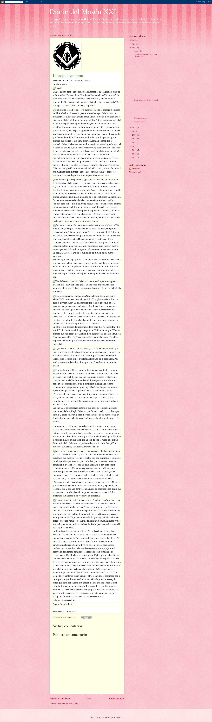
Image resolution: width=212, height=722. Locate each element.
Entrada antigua (116, 698)
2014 (134, 150)
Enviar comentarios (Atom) (68, 703)
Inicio (89, 698)
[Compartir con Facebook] (89, 617)
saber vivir (135, 169)
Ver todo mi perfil (135, 172)
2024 (134, 44)
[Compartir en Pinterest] (91, 617)
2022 (134, 127)
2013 (134, 154)
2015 (134, 146)
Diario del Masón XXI (83, 11)
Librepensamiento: (140, 118)
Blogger (118, 717)
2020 (134, 135)
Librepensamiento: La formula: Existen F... (145, 55)
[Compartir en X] (86, 617)
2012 (134, 157)
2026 (134, 40)
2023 (134, 48)
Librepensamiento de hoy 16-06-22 (145, 100)
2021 (134, 131)
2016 (134, 142)
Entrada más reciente (60, 698)
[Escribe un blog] (84, 617)
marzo (136, 51)
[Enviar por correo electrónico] (82, 617)
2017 (134, 139)
